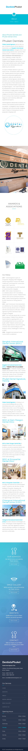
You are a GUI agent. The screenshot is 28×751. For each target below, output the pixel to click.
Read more (14, 564)
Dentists (4, 691)
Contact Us (5, 706)
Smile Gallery (6, 703)
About (4, 695)
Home (11, 21)
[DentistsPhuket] (14, 7)
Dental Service (7, 699)
